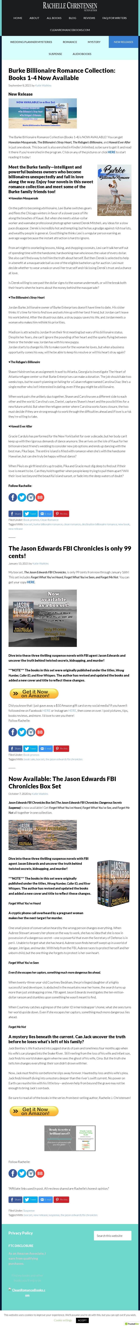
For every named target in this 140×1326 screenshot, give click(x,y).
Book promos (31, 519)
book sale (29, 759)
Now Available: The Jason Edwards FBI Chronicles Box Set (62, 782)
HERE (111, 152)
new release (16, 528)
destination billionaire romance (99, 524)
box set (28, 524)
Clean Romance (49, 519)
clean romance (72, 524)
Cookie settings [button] (63, 1320)
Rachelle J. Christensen (70, 6)
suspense (54, 1214)
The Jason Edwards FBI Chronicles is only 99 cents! (70, 551)
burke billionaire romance (48, 524)
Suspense (29, 1210)
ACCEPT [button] (82, 1320)
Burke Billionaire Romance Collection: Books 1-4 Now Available (62, 74)
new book (124, 524)
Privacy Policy (21, 1233)
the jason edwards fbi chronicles (64, 759)
